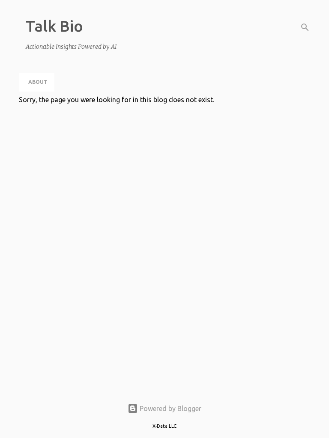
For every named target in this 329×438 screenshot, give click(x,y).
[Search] (305, 27)
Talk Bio (54, 26)
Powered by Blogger (169, 408)
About (38, 82)
